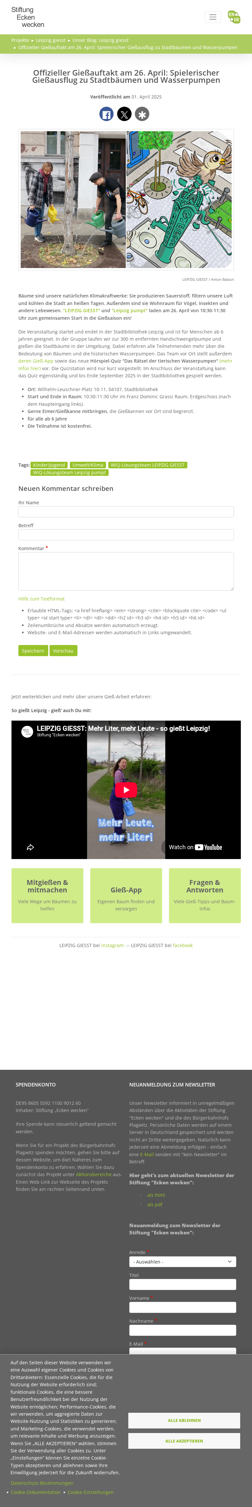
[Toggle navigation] (213, 17)
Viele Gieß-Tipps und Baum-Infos (205, 905)
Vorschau (63, 651)
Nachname (141, 1321)
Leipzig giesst (51, 40)
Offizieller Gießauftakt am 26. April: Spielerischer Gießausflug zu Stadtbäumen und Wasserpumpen (128, 47)
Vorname (139, 1298)
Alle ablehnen (184, 1420)
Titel (134, 1275)
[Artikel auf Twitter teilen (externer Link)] (124, 114)
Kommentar (31, 548)
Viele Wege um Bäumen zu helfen (47, 905)
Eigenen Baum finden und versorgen (126, 905)
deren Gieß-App (36, 361)
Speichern (33, 651)
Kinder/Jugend (49, 465)
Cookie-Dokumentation (36, 1492)
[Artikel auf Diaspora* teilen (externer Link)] (142, 114)
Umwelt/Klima (88, 465)
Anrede (137, 1252)
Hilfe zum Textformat (41, 599)
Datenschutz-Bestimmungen (42, 1483)
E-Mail (147, 1154)
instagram (112, 945)
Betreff (25, 525)
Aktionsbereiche (94, 1174)
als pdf (154, 1204)
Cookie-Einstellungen (91, 1492)
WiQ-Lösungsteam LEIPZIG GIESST (148, 465)
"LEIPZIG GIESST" (81, 310)
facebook (183, 945)
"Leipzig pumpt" (130, 310)
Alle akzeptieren (184, 1441)
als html (156, 1195)
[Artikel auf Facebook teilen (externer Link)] (106, 114)
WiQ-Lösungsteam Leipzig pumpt (69, 472)
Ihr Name (28, 502)
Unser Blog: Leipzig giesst (101, 40)
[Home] (27, 10)
